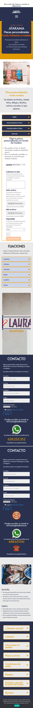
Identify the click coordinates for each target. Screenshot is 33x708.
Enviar (7, 414)
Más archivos (11, 209)
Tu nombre (6, 376)
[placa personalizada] (16, 84)
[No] (31, 703)
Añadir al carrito (13, 238)
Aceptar (17, 705)
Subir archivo (11, 190)
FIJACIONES (10, 219)
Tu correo (5, 383)
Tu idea (5, 397)
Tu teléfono (6, 390)
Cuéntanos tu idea (13, 172)
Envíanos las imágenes (9, 404)
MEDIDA (9, 165)
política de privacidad (17, 410)
